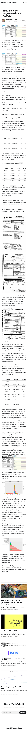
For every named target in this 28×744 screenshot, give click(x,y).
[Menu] (26, 2)
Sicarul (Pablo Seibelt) (9, 2)
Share (23, 20)
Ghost (17, 733)
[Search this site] (24, 2)
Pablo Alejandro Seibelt (12, 19)
